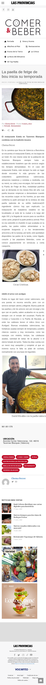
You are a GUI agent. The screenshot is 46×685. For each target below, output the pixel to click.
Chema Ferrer (10, 124)
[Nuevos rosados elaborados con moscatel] (6, 529)
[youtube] (31, 655)
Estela (34, 457)
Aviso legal (20, 675)
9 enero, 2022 (27, 124)
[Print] (14, 130)
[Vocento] (23, 669)
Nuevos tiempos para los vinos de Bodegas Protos (27, 516)
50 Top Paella (12, 62)
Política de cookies (23, 680)
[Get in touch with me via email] (16, 482)
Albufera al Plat (13, 46)
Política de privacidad (13, 678)
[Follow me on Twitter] (13, 482)
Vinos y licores (28, 41)
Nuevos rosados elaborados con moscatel (27, 527)
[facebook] (14, 655)
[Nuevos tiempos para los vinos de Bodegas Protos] (6, 519)
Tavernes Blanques (10, 470)
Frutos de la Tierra (15, 51)
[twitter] (18, 655)
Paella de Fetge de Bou (12, 466)
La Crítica (35, 51)
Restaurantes (34, 46)
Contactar (10, 675)
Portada (10, 41)
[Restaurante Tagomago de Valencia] (6, 540)
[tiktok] (27, 655)
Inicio (4, 82)
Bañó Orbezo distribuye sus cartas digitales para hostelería (28, 505)
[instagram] (23, 655)
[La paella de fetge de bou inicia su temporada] (23, 104)
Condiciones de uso (32, 675)
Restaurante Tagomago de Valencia (28, 537)
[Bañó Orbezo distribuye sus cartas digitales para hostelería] (6, 508)
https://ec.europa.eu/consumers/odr (24, 663)
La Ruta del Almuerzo (16, 57)
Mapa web (35, 678)
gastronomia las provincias (15, 461)
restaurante (29, 466)
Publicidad (26, 678)
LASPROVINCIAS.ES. (23, 646)
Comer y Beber (23, 457)
